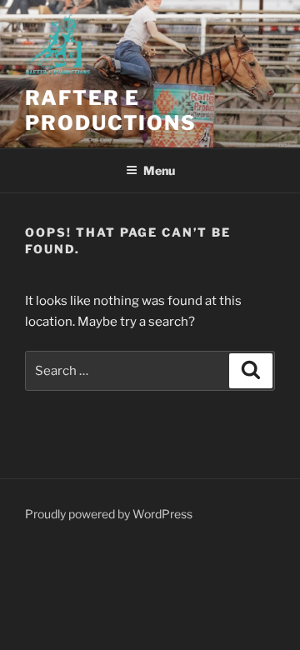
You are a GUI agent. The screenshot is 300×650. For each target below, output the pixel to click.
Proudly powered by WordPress (108, 514)
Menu (159, 170)
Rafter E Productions (111, 110)
